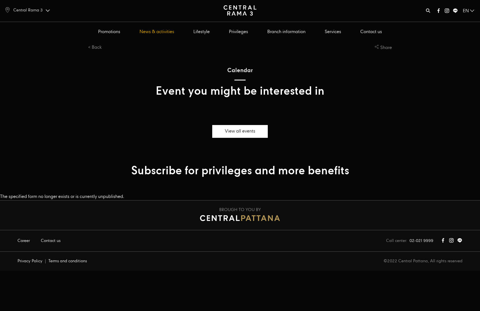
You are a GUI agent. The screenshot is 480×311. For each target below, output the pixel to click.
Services (333, 31)
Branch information (286, 31)
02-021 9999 (421, 241)
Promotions (109, 31)
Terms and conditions (67, 261)
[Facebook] (438, 11)
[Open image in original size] (240, 10)
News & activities (156, 31)
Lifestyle (201, 31)
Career (24, 241)
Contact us (371, 31)
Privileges (238, 31)
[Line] (455, 11)
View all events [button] (240, 131)
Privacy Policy (30, 261)
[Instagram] (447, 11)
